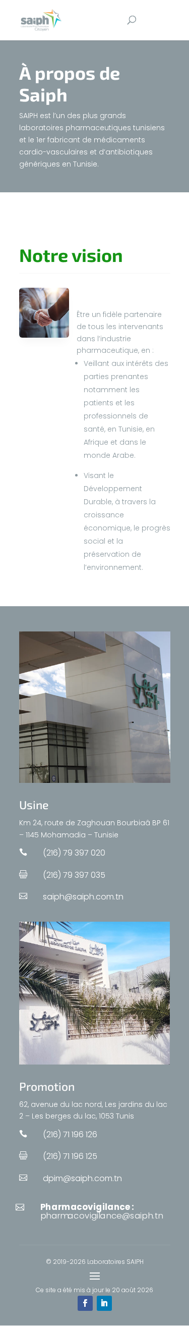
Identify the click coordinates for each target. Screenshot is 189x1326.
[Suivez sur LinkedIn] (104, 1303)
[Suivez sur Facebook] (85, 1303)
